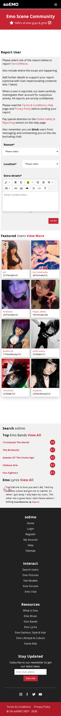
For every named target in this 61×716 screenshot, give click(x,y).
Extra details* (13, 175)
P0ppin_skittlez (39, 311)
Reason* (9, 144)
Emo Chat (30, 591)
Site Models (30, 580)
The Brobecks (11, 450)
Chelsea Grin (10, 465)
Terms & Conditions (34, 105)
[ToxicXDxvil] (16, 373)
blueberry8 (8, 351)
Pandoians (8, 311)
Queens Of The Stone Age (18, 457)
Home (30, 523)
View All (34, 435)
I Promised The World (16, 442)
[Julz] (16, 255)
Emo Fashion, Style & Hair (30, 632)
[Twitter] (34, 695)
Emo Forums (30, 586)
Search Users (30, 569)
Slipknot (35, 502)
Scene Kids (30, 643)
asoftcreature (39, 351)
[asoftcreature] (45, 333)
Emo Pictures (31, 575)
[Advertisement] (30, 40)
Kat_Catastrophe (40, 272)
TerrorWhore (19, 64)
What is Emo (30, 610)
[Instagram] (49, 23)
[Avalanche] (45, 373)
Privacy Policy (22, 108)
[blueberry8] (16, 333)
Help (50, 105)
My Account (30, 539)
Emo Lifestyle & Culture (30, 638)
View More (35, 236)
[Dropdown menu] (56, 4)
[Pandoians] (16, 294)
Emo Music (30, 616)
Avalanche (37, 390)
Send (53, 221)
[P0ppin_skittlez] (45, 294)
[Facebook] (27, 695)
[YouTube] (40, 695)
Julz (4, 272)
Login (30, 528)
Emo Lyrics (30, 627)
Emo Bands (30, 621)
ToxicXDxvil (8, 390)
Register (30, 534)
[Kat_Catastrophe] (45, 255)
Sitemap (30, 550)
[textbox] (30, 201)
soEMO (10, 4)
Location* (10, 164)
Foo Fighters (10, 472)
